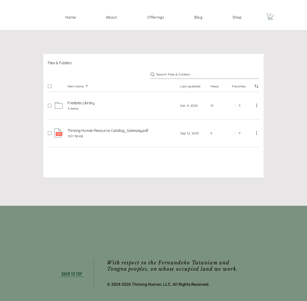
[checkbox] (49, 86)
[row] (153, 85)
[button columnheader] (256, 86)
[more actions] (256, 105)
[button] (155, 17)
